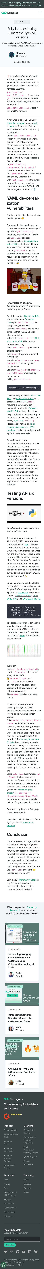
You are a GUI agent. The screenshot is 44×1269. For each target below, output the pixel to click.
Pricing (7, 1184)
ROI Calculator (10, 1208)
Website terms (9, 1265)
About (26, 1180)
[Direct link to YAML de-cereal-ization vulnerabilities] (36, 208)
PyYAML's (18, 420)
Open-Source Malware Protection (30, 1140)
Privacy (20, 1265)
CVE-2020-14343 (25, 398)
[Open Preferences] (3, 1265)
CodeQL (36, 316)
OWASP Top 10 (30, 1157)
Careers (27, 1184)
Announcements (15, 926)
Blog (6, 1188)
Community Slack (27, 880)
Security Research (22, 22)
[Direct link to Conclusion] (31, 834)
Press (26, 1192)
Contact (27, 1188)
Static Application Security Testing (31, 1150)
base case (23, 592)
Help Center (9, 1216)
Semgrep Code (10, 1130)
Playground (9, 1203)
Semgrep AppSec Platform (8, 1158)
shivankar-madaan (16, 123)
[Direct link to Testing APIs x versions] (25, 498)
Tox (26, 544)
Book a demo (9, 1212)
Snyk (39, 5)
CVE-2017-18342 (23, 595)
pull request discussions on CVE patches (21, 427)
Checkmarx (30, 5)
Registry (7, 1199)
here (22, 635)
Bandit (27, 316)
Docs (6, 1180)
